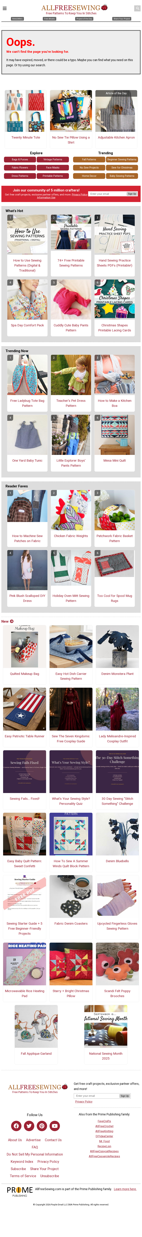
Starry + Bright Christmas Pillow (71, 993)
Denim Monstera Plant (117, 674)
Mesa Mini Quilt (114, 460)
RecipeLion (104, 1146)
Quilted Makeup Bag (24, 674)
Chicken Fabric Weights (71, 536)
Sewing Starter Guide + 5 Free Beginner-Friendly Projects (24, 929)
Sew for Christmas (122, 167)
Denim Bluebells (117, 861)
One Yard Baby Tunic (27, 460)
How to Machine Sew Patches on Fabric (27, 538)
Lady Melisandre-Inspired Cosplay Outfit (117, 738)
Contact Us (53, 1140)
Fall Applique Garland (36, 1054)
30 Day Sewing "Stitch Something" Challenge (117, 801)
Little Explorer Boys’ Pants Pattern (71, 463)
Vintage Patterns (52, 159)
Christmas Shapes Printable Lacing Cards (114, 327)
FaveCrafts (104, 1121)
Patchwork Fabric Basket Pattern (114, 538)
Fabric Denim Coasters (71, 924)
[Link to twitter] (29, 1126)
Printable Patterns (53, 176)
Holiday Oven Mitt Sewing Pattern (70, 598)
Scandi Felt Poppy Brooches (117, 993)
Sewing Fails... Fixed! (24, 799)
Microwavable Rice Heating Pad (24, 993)
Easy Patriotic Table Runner (25, 736)
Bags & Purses (20, 159)
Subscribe (18, 1169)
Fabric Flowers (20, 167)
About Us (15, 1140)
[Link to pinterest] (42, 1126)
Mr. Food (104, 1141)
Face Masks (52, 167)
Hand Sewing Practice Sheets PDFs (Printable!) (114, 262)
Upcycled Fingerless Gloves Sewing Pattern (117, 926)
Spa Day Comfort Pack (27, 325)
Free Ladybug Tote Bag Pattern (27, 403)
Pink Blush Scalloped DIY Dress (27, 598)
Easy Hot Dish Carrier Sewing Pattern (71, 676)
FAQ (35, 1147)
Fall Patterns (89, 159)
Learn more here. (125, 1189)
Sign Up (132, 194)
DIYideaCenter (104, 1136)
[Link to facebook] (16, 1126)
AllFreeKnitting (104, 1131)
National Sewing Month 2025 (105, 1056)
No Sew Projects (89, 167)
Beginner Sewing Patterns (122, 159)
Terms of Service (23, 1176)
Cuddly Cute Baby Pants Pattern (71, 327)
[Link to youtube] (55, 1126)
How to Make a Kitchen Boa (114, 403)
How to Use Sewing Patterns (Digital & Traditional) (27, 265)
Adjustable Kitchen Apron (116, 137)
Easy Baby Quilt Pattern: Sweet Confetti (24, 863)
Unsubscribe (49, 1176)
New (4, 621)
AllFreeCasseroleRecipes (104, 1156)
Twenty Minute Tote (25, 137)
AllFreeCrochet (104, 1126)
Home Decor (89, 176)
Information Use (46, 197)
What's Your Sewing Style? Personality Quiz (71, 801)
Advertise (33, 1140)
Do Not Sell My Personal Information (35, 1154)
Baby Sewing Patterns (122, 176)
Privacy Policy (79, 194)
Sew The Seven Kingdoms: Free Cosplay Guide (71, 738)
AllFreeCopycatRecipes (104, 1151)
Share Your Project (44, 1169)
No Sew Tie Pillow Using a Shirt (71, 139)
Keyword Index (22, 1162)
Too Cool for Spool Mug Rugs (114, 598)
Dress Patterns (20, 176)
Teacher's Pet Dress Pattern (71, 403)
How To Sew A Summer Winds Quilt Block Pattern (71, 863)
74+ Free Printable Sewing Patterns (70, 262)
